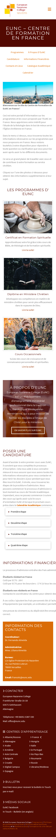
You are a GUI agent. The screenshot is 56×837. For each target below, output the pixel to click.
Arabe (8, 745)
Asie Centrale (11, 754)
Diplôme (6, 826)
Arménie (9, 749)
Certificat (42, 824)
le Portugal (36, 749)
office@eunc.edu (16, 721)
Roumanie (36, 758)
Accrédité (34, 824)
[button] (49, 9)
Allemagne (10, 741)
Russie (34, 762)
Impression (37, 822)
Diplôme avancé (21, 826)
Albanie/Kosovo (13, 737)
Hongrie (35, 741)
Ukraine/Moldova (40, 766)
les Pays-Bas (37, 754)
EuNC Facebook (10, 807)
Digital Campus (12, 766)
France (35, 737)
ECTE (28, 824)
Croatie (8, 762)
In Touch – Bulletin (12, 811)
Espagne (9, 771)
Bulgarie (9, 758)
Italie (33, 745)
